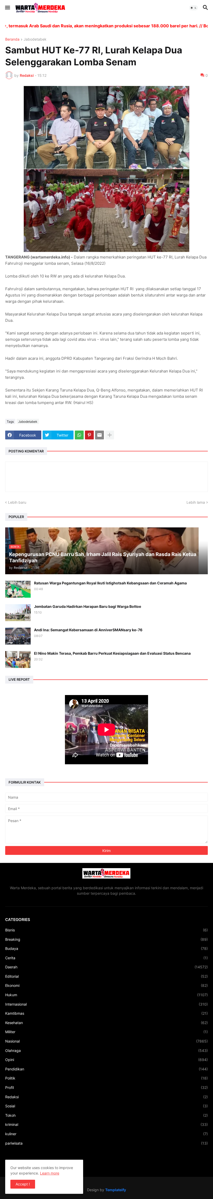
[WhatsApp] (79, 435)
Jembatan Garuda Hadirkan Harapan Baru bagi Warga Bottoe (87, 606)
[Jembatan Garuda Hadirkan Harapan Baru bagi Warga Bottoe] (18, 612)
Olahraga (106, 1050)
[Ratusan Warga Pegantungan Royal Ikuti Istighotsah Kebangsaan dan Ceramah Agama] (18, 589)
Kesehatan (106, 1022)
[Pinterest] (89, 435)
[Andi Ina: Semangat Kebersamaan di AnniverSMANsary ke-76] (18, 636)
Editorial (106, 976)
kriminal (106, 1124)
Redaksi (106, 1097)
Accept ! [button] (23, 1184)
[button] (7, 7)
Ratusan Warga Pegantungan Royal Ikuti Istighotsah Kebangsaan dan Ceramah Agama (110, 583)
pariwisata (106, 1143)
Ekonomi (106, 985)
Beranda (12, 39)
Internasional (106, 1004)
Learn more (49, 1173)
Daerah (106, 967)
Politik (106, 1078)
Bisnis (106, 930)
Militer (106, 1032)
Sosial (106, 1106)
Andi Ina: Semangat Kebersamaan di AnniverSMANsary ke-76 (88, 630)
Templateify (115, 1190)
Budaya (106, 948)
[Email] (99, 435)
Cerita (106, 958)
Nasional (106, 1041)
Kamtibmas (106, 1013)
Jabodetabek (35, 39)
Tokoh (106, 1115)
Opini (106, 1059)
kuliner (106, 1134)
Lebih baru (17, 502)
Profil (106, 1087)
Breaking (106, 939)
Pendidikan (106, 1069)
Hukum (106, 995)
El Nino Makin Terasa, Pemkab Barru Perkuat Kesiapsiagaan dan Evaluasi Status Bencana (112, 653)
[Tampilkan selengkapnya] (109, 435)
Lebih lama (196, 502)
